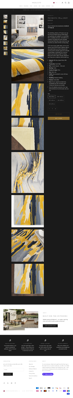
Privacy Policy (32, 373)
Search (30, 378)
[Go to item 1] (5, 17)
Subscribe (8, 374)
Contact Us (31, 371)
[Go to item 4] (5, 32)
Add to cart (58, 114)
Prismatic (51, 15)
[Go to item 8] (5, 53)
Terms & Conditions (33, 376)
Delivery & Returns (33, 369)
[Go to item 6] (5, 43)
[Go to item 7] (5, 48)
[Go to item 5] (5, 37)
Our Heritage (32, 366)
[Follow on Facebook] (4, 383)
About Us (31, 364)
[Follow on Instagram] (11, 383)
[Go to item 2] (5, 22)
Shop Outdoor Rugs (50, 325)
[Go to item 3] (5, 27)
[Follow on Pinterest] (15, 383)
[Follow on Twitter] (8, 383)
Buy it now (58, 118)
